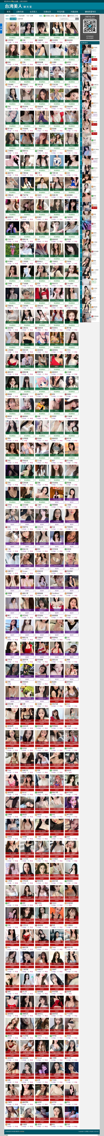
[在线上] (12, 29)
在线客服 (21, 1131)
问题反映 (74, 12)
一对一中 (94, 59)
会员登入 (33, 12)
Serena (96, 75)
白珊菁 (95, 279)
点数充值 (20, 12)
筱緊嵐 (95, 205)
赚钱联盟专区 (90, 12)
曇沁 (95, 186)
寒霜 (95, 214)
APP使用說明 (89, 36)
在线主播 (13, 19)
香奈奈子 (96, 177)
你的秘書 (96, 251)
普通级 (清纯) (50, 16)
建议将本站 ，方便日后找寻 (15, 1)
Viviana (96, 94)
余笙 (95, 131)
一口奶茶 (96, 270)
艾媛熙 (95, 66)
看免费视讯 (12, 37)
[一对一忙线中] (57, 692)
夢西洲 (95, 307)
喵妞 (95, 260)
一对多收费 (20, 16)
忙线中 (57, 701)
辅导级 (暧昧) (62, 16)
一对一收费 (29, 16)
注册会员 (47, 12)
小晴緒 (95, 242)
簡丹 (95, 140)
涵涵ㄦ (95, 233)
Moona (95, 168)
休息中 (94, 50)
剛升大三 (96, 103)
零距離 (95, 121)
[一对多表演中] (57, 493)
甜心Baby (96, 149)
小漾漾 (95, 288)
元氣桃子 (96, 158)
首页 (8, 12)
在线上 (94, 87)
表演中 (57, 502)
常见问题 (60, 12)
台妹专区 (20, 19)
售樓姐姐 (96, 316)
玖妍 (95, 57)
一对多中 (94, 115)
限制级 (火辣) (74, 16)
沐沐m (95, 112)
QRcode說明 (89, 38)
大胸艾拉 (96, 84)
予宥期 (95, 47)
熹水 (95, 223)
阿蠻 (95, 196)
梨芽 (95, 297)
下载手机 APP (90, 17)
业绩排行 (13, 16)
